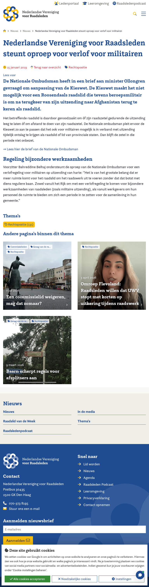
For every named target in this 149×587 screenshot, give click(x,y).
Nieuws (14, 30)
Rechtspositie (78, 67)
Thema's (84, 421)
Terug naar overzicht (47, 67)
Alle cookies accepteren (29, 579)
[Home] (31, 14)
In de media (86, 411)
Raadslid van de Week (19, 421)
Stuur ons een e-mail (24, 509)
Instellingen (123, 579)
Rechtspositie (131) (20, 224)
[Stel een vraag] (140, 575)
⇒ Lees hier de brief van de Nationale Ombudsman (40, 149)
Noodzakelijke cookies (76, 579)
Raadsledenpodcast (18, 431)
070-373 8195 (18, 503)
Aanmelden (16, 540)
